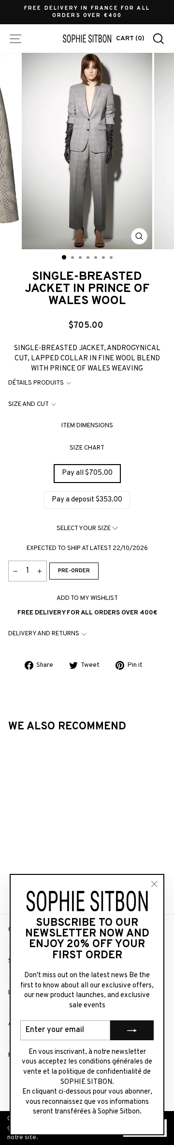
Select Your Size (84, 528)
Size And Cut (28, 404)
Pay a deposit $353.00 (87, 499)
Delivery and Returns (43, 633)
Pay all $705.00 (87, 473)
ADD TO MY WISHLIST (87, 598)
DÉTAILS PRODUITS (36, 383)
